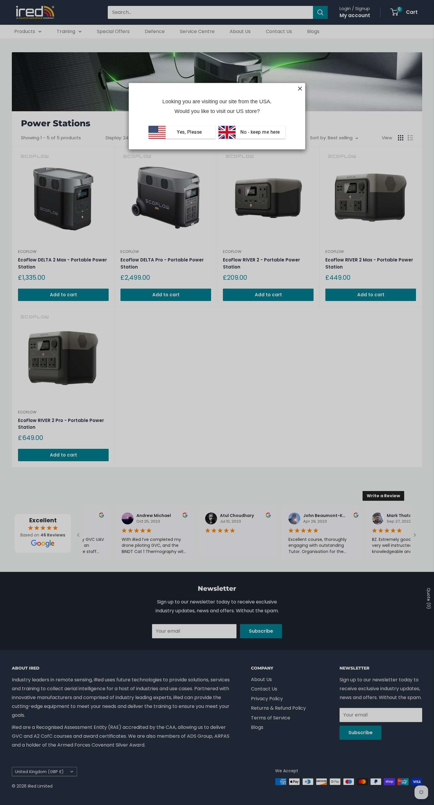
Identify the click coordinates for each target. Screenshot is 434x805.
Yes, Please (189, 132)
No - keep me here (259, 132)
